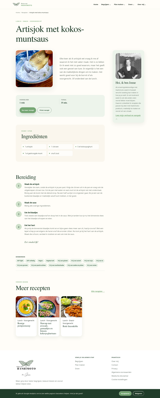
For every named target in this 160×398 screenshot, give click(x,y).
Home (95, 4)
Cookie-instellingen (119, 379)
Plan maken (119, 4)
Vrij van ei (99, 261)
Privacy (114, 368)
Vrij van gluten (63, 261)
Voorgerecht (36, 21)
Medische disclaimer (120, 376)
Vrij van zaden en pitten (75, 265)
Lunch (18, 21)
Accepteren (125, 393)
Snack (25, 21)
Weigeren (138, 393)
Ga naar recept (28, 110)
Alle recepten (98, 291)
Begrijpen (106, 4)
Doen (131, 4)
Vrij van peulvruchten (38, 265)
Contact (115, 365)
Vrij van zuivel (76, 261)
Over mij (142, 4)
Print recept (44, 110)
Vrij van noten (92, 265)
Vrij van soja (88, 261)
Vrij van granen (22, 265)
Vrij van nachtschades (56, 265)
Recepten (25, 12)
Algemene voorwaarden (121, 372)
